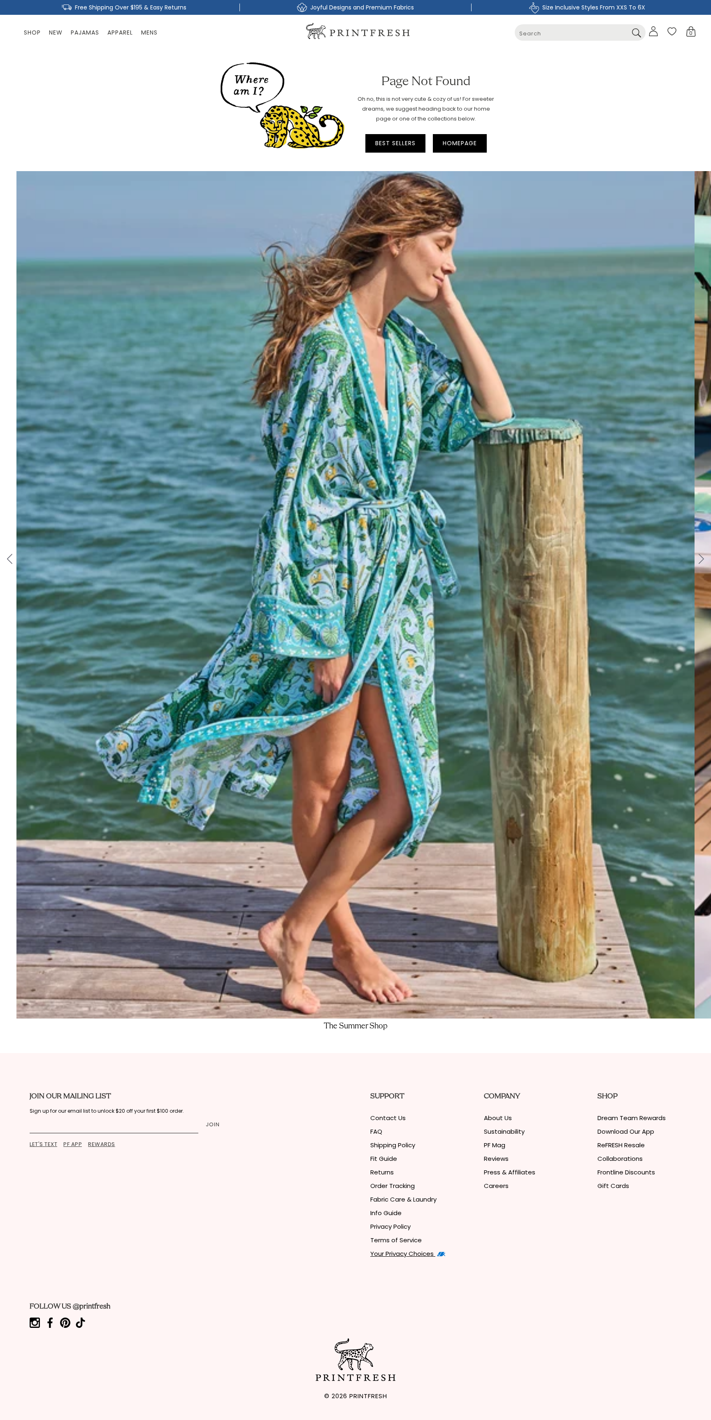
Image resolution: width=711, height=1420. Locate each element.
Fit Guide (383, 1158)
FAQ (376, 1131)
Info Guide (386, 1213)
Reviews (496, 1158)
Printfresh (368, 1396)
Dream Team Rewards (631, 1118)
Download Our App (625, 1131)
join (213, 1124)
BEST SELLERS (395, 143)
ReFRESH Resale (621, 1145)
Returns (382, 1172)
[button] (691, 31)
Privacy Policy (390, 1226)
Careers (496, 1185)
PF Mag (494, 1145)
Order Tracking (392, 1185)
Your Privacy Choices (402, 1253)
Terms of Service (396, 1240)
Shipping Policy (392, 1145)
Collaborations (620, 1158)
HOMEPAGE (460, 143)
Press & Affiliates (509, 1172)
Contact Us (388, 1118)
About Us (498, 1118)
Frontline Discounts (626, 1172)
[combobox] (580, 32)
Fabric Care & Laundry (403, 1199)
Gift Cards (613, 1185)
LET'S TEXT (43, 1144)
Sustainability (504, 1131)
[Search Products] (636, 32)
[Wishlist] (672, 31)
